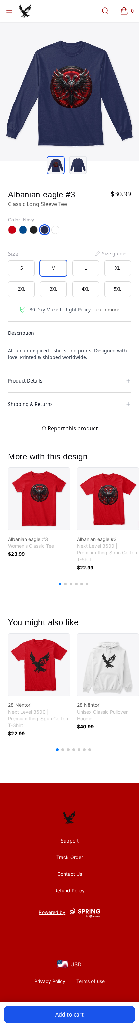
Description (21, 333)
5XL (117, 289)
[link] (39, 499)
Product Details (25, 380)
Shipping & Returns (30, 404)
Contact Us (69, 874)
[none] (110, 253)
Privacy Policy (49, 981)
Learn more (106, 309)
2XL (21, 289)
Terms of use (90, 981)
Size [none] (13, 253)
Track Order (69, 857)
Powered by (52, 912)
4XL (85, 289)
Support (70, 841)
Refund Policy (69, 890)
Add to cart (69, 1014)
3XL (53, 289)
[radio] (21, 268)
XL (117, 268)
